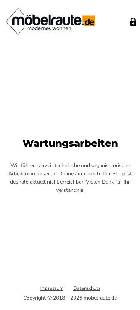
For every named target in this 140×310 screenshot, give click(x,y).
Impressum (51, 288)
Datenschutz (86, 288)
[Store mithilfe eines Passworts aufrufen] (133, 22)
